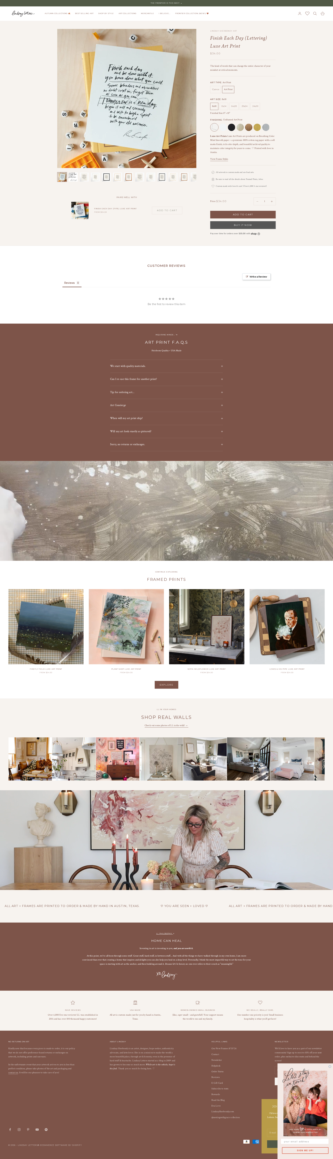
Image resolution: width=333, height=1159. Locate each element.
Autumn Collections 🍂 (57, 13)
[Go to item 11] (173, 177)
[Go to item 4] (95, 177)
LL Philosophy (164, 934)
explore (166, 684)
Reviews (215, 1077)
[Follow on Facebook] (10, 1129)
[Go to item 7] (129, 177)
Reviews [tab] (69, 282)
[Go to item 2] (73, 177)
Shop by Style (106, 13)
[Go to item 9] (151, 177)
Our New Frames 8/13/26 (224, 1048)
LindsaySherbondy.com (222, 1111)
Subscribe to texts (220, 1088)
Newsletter (216, 1060)
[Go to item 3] (84, 177)
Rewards (215, 1094)
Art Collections (127, 13)
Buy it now (243, 225)
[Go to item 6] (117, 177)
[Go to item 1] (62, 177)
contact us (13, 1072)
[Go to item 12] (184, 177)
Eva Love (216, 1105)
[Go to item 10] (162, 177)
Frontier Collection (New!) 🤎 (192, 13)
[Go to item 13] (195, 177)
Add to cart (243, 214)
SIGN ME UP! (305, 1150)
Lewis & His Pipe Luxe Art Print (287, 669)
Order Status (217, 1071)
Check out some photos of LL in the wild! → (166, 725)
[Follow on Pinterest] (28, 1129)
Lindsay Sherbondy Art (223, 31)
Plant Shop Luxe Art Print (126, 669)
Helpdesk (215, 1065)
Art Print (228, 89)
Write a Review (258, 276)
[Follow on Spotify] (46, 1129)
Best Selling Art (84, 13)
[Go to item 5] (106, 177)
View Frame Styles (219, 159)
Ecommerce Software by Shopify (61, 1145)
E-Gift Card (217, 1083)
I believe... (164, 13)
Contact (215, 1054)
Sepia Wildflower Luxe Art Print (207, 669)
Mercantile (147, 13)
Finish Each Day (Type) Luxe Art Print (115, 209)
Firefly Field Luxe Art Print (46, 669)
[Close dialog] (330, 1066)
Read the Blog (218, 1100)
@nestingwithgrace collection (225, 1117)
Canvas (215, 89)
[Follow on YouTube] (37, 1129)
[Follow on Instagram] (19, 1129)
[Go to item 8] (140, 177)
